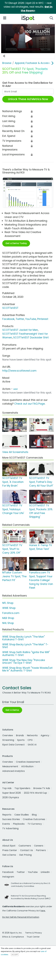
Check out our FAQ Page (29, 403)
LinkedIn (45, 872)
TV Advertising (10, 828)
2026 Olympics (10, 797)
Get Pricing (25, 855)
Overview (7, 735)
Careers (38, 845)
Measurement (10, 766)
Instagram (8, 876)
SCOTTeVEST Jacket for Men (20, 330)
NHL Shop (8, 623)
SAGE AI (32, 744)
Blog (34, 814)
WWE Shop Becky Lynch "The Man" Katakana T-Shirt (23, 638)
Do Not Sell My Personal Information (20, 917)
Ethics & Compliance (13, 936)
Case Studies (21, 814)
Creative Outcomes (34, 819)
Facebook (8, 319)
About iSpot (9, 845)
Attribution (27, 766)
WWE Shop (9, 608)
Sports (21, 740)
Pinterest (42, 319)
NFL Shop (7, 603)
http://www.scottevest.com (19, 370)
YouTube (30, 319)
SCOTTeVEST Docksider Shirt (31, 337)
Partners (41, 850)
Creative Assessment (28, 761)
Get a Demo (9, 855)
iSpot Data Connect (13, 744)
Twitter (20, 319)
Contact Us (26, 850)
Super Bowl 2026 (11, 792)
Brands (20, 735)
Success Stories (11, 819)
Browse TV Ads (41, 788)
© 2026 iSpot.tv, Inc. (12, 932)
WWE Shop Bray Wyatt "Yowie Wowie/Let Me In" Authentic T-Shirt (27, 669)
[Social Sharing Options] (4, 56)
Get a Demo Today (16, 243)
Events (6, 823)
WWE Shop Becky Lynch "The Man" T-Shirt (25, 646)
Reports (6, 814)
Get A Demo (12, 710)
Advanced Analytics (13, 771)
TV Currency (35, 823)
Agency (45, 735)
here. (43, 910)
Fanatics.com (10, 613)
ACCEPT (15, 954)
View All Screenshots (15, 452)
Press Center (9, 850)
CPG (30, 740)
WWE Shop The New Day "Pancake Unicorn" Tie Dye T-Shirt (23, 661)
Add (15, 389)
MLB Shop (8, 618)
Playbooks (19, 823)
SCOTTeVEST (10, 308)
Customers (25, 845)
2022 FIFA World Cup (35, 792)
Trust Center (33, 936)
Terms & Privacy (33, 932)
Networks (32, 735)
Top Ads (6, 788)
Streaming (8, 740)
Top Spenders (22, 788)
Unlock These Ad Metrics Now (28, 99)
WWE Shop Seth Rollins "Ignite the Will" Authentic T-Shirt (26, 653)
